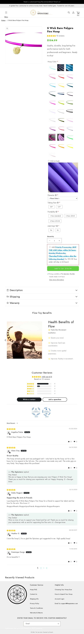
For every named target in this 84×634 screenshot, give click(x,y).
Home (3, 20)
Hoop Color (52, 62)
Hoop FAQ (33, 590)
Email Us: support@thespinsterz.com (66, 603)
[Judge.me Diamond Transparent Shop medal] (46, 412)
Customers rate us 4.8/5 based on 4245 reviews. (24, 628)
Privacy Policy (34, 603)
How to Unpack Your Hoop (63, 594)
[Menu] (6, 12)
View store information (56, 280)
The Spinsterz (39, 632)
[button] (6, 12)
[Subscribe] (58, 623)
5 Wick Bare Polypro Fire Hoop (18, 20)
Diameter (51, 195)
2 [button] (40, 568)
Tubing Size (52, 203)
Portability (51, 212)
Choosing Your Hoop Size (63, 590)
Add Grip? (52, 226)
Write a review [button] (29, 399)
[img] (11, 429)
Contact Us (33, 594)
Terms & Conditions (36, 608)
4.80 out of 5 (47, 377)
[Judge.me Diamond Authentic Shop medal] (36, 412)
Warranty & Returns (36, 613)
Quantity (50, 236)
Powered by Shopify (48, 632)
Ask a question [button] (55, 399)
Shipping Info (34, 599)
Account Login (59, 599)
